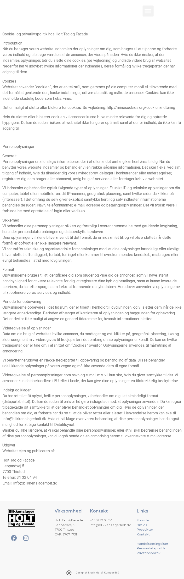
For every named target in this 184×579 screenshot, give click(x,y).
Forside (143, 520)
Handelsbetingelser (152, 544)
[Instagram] (169, 20)
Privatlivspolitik (149, 553)
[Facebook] (169, 8)
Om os (142, 525)
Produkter (145, 529)
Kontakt (143, 534)
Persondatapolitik (151, 548)
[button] (148, 11)
